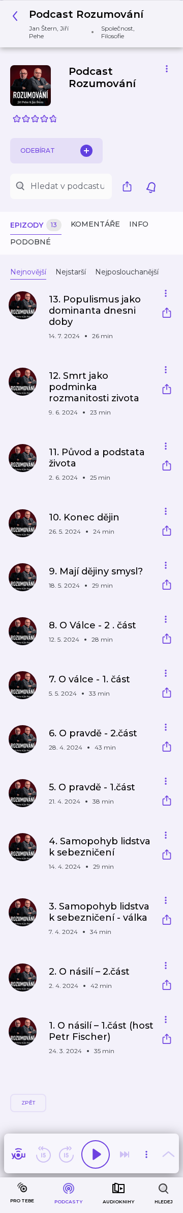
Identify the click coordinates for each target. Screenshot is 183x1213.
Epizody (33, 225)
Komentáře (95, 224)
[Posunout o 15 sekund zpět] (43, 1154)
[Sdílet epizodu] (167, 314)
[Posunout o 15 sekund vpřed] (66, 1154)
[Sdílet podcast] (129, 186)
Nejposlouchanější (127, 272)
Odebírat (37, 150)
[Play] (95, 1154)
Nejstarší (70, 272)
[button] (87, 24)
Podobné (30, 241)
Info (138, 224)
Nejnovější (28, 272)
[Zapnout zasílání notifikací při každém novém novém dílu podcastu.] (151, 186)
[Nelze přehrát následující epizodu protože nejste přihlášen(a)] (124, 1154)
